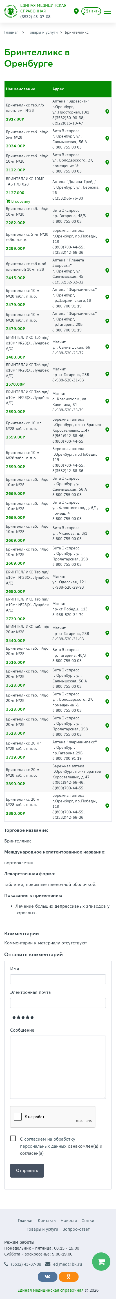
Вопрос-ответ (76, 1229)
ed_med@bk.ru (67, 1264)
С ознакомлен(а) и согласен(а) (61, 1139)
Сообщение (22, 1030)
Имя (14, 968)
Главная (11, 32)
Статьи (87, 1220)
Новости (69, 1220)
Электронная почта (30, 992)
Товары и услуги (43, 32)
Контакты (47, 1220)
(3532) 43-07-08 (26, 1264)
